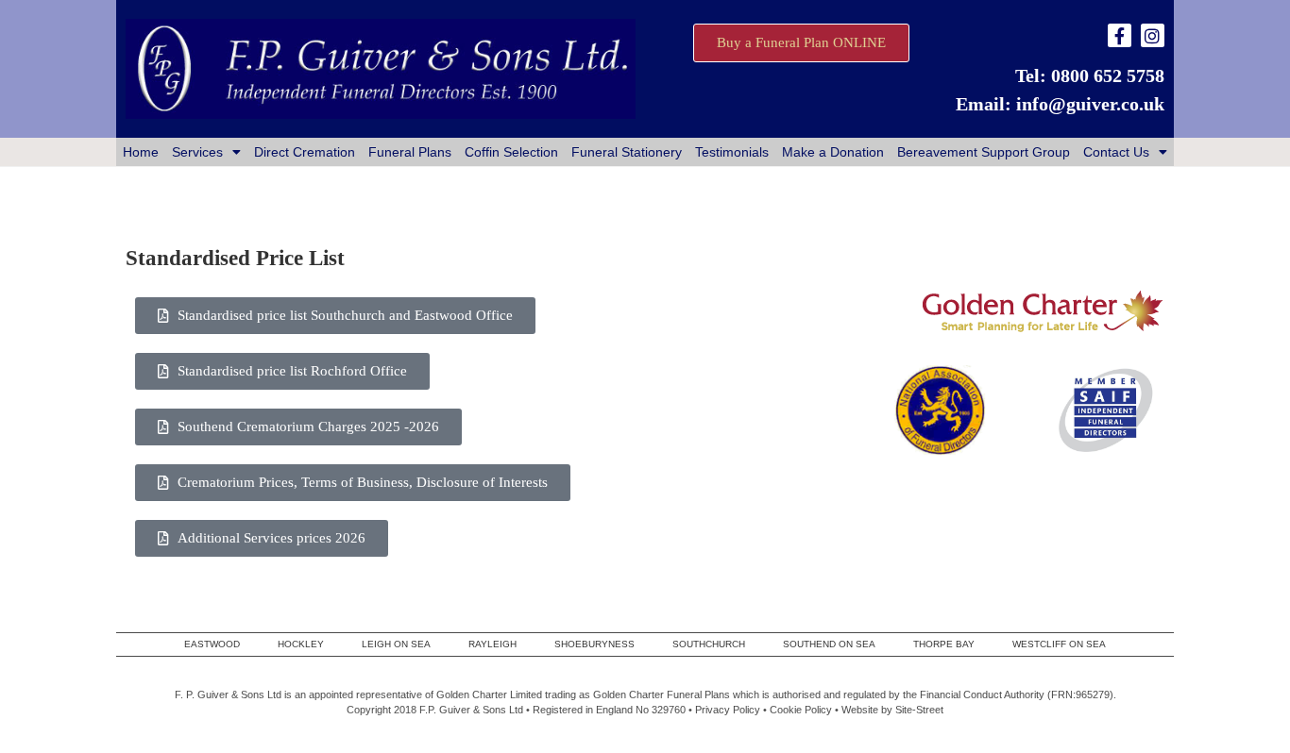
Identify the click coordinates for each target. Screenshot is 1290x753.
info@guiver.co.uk (1090, 103)
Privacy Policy (727, 709)
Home (141, 151)
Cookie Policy (801, 709)
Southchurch (708, 644)
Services (197, 151)
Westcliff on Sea (1059, 644)
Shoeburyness (594, 644)
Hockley (301, 644)
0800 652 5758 (1107, 75)
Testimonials (732, 151)
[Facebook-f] (1119, 35)
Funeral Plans (409, 151)
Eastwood (212, 644)
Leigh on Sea (396, 644)
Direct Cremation (304, 151)
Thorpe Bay (944, 644)
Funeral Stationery (626, 151)
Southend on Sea (829, 644)
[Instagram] (1152, 35)
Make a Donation (833, 151)
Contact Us (1116, 151)
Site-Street (919, 709)
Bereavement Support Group (983, 151)
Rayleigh (492, 644)
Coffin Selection (511, 151)
